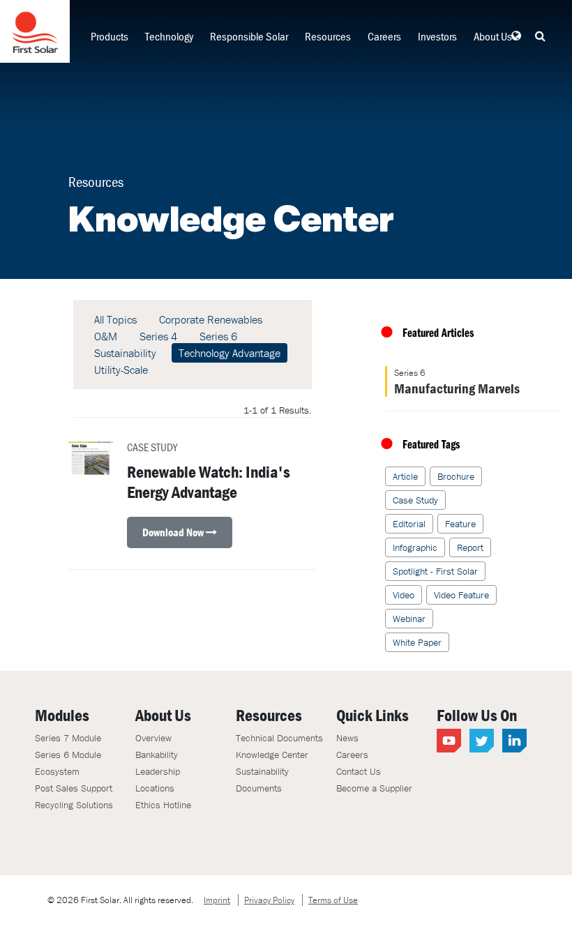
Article (405, 476)
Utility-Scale (121, 370)
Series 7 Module (68, 738)
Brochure (455, 476)
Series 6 (218, 336)
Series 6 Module (68, 754)
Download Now (174, 532)
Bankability (156, 754)
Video (403, 595)
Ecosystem (57, 771)
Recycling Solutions (74, 804)
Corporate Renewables (210, 319)
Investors (437, 36)
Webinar (409, 618)
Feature (460, 523)
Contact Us (358, 771)
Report (470, 547)
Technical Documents (279, 738)
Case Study (415, 500)
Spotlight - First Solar (435, 571)
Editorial (409, 523)
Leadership (157, 771)
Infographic (415, 547)
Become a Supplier (374, 788)
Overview (153, 738)
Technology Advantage (229, 353)
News (347, 738)
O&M (105, 336)
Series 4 (158, 336)
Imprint (217, 900)
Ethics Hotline (163, 804)
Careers (384, 36)
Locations (154, 788)
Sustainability (125, 353)
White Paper (417, 642)
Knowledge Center (272, 754)
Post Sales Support (73, 788)
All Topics (115, 319)
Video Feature (461, 595)
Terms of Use (333, 900)
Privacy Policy (269, 900)
